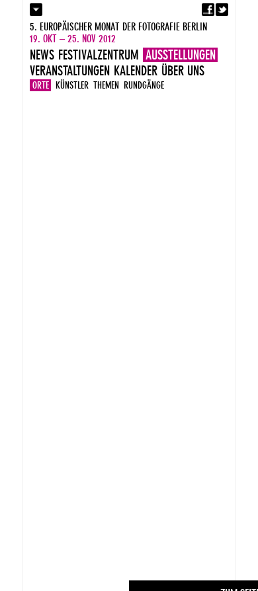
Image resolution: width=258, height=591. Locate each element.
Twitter (222, 9)
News (42, 55)
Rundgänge (144, 85)
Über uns (182, 70)
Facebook (208, 9)
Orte (40, 85)
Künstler (72, 85)
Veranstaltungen (70, 70)
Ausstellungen (181, 55)
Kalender (135, 70)
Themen (106, 85)
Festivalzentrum (98, 55)
